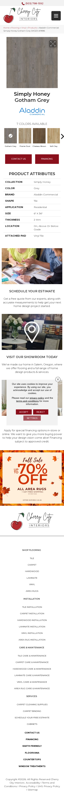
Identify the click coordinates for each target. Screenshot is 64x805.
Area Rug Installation (32, 639)
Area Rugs (32, 591)
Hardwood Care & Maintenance (32, 669)
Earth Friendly (32, 746)
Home (6, 27)
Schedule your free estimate (32, 717)
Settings (32, 418)
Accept (23, 412)
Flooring (15, 27)
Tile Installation (32, 607)
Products (32, 27)
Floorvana (32, 753)
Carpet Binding (32, 711)
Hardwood (32, 571)
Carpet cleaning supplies (32, 704)
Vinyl (23, 27)
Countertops (32, 759)
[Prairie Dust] (25, 135)
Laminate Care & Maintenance (32, 675)
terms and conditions (27, 401)
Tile (32, 558)
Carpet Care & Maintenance (32, 662)
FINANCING (47, 159)
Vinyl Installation (32, 633)
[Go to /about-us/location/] (32, 344)
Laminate (32, 578)
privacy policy (37, 398)
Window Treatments (32, 766)
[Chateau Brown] (39, 135)
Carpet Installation (32, 613)
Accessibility (33, 782)
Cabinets (32, 724)
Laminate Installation (32, 626)
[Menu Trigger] (56, 15)
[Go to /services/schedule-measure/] (32, 278)
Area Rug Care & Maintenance (32, 688)
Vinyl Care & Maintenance (32, 682)
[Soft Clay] (53, 135)
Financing (32, 739)
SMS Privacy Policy (49, 786)
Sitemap (33, 789)
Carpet (32, 564)
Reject (41, 412)
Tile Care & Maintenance (32, 655)
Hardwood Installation (32, 620)
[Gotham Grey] (10, 135)
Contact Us (18, 159)
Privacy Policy (27, 786)
